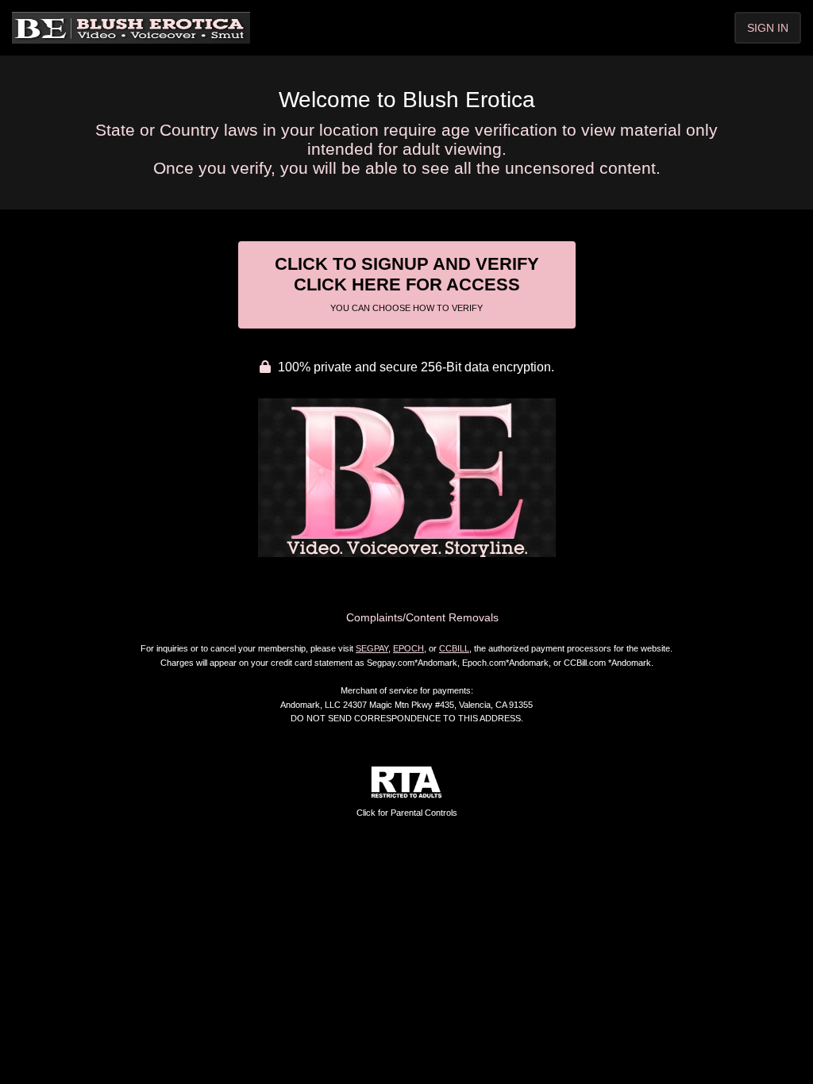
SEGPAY (372, 648)
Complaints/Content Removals (422, 617)
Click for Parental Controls (406, 812)
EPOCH (408, 648)
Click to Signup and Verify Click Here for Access (407, 283)
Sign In (767, 27)
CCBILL (454, 648)
